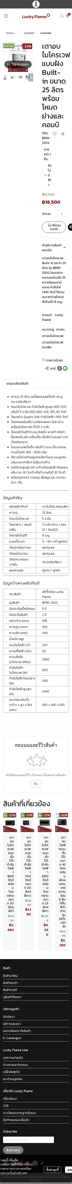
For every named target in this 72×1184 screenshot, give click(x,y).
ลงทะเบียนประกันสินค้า (17, 1030)
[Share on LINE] (65, 368)
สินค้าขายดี (10, 989)
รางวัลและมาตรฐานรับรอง (19, 1112)
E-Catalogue (12, 1037)
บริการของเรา (12, 1023)
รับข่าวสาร (13, 1150)
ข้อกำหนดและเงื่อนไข (16, 1119)
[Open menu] (6, 16)
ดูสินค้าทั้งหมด (12, 996)
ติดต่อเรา (9, 1016)
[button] (62, 16)
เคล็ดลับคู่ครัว (11, 1071)
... (19, 33)
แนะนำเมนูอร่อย (12, 1078)
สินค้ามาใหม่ (10, 975)
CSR (6, 1105)
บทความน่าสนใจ (13, 1057)
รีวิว (36, 784)
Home (9, 33)
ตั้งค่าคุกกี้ (52, 1169)
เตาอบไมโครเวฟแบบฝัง (36, 33)
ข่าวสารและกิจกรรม (15, 1064)
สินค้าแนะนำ (10, 982)
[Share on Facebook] (59, 368)
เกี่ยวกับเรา (10, 1098)
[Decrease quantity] (56, 213)
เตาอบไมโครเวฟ (53, 335)
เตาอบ (60, 329)
